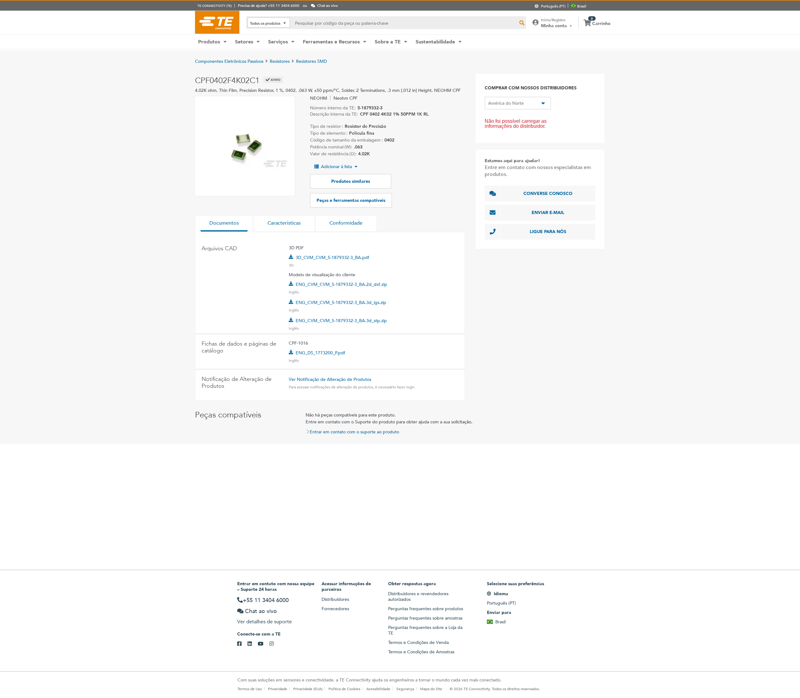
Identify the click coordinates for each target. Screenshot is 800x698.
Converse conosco (547, 193)
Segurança (405, 688)
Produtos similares (350, 181)
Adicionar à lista (336, 166)
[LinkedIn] (253, 644)
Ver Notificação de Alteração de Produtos (330, 379)
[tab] (224, 223)
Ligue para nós (548, 231)
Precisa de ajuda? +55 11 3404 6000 (268, 5)
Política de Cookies (344, 688)
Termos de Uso (250, 688)
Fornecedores (335, 608)
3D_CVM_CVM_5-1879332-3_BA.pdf (332, 257)
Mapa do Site (431, 688)
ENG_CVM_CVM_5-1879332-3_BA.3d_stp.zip (341, 320)
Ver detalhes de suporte (264, 621)
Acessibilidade (378, 688)
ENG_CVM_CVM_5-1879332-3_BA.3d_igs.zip (341, 302)
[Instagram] (274, 644)
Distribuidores (335, 599)
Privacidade (277, 688)
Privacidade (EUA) (307, 688)
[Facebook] (242, 644)
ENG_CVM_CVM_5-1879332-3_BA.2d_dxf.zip (341, 284)
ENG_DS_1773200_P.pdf (320, 353)
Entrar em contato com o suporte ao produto (354, 432)
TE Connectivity (217, 22)
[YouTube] (263, 644)
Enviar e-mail (548, 212)
